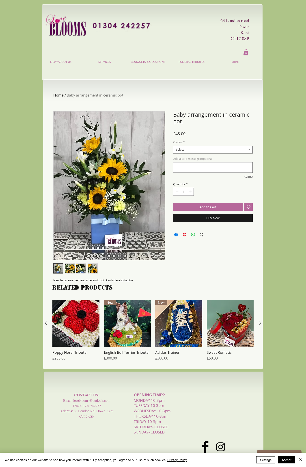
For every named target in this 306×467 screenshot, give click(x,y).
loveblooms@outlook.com (91, 400)
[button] (245, 52)
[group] (153, 332)
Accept (286, 460)
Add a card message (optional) (193, 159)
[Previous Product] (46, 323)
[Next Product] (260, 323)
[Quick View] (75, 323)
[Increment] (190, 192)
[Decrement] (176, 192)
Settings (266, 460)
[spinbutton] (183, 192)
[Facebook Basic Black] (205, 447)
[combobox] (213, 150)
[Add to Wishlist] (248, 207)
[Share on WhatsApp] (193, 234)
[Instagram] (221, 447)
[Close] (300, 459)
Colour (179, 142)
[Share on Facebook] (176, 234)
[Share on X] (201, 234)
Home (58, 95)
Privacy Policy (177, 460)
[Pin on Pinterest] (184, 234)
